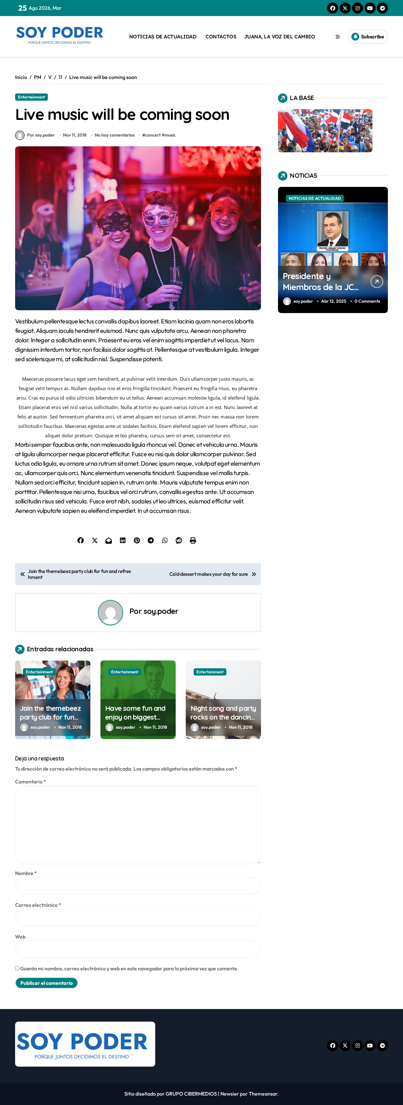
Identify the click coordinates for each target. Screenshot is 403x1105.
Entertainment (31, 96)
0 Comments (367, 301)
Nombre (26, 873)
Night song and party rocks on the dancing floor (223, 717)
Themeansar (263, 1094)
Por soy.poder (41, 135)
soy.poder (161, 611)
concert (153, 135)
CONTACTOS (220, 36)
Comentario (30, 781)
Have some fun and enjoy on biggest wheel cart (135, 717)
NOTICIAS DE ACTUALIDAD (162, 36)
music (170, 135)
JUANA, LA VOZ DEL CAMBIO (279, 36)
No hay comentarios (114, 135)
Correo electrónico (38, 905)
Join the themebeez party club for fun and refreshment (50, 717)
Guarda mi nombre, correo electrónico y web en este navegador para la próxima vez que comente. (129, 968)
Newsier (229, 1094)
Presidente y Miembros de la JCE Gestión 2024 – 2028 (320, 287)
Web (20, 937)
